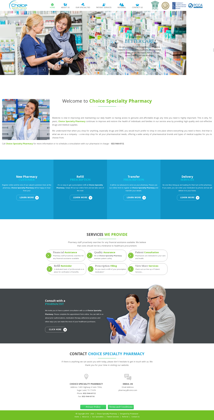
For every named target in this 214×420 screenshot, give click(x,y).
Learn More (27, 198)
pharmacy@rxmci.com (128, 390)
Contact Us (137, 7)
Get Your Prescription (139, 62)
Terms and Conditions (121, 407)
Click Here (55, 330)
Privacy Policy (93, 407)
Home (52, 7)
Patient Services (103, 7)
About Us (65, 7)
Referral (122, 7)
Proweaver (134, 414)
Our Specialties (83, 7)
